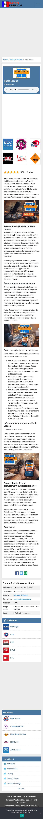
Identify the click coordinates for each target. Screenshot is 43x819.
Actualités (11, 764)
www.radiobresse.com (22, 599)
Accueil (5, 59)
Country (10, 774)
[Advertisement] (21, 32)
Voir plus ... (22, 789)
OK (22, 816)
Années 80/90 (12, 769)
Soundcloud (21, 803)
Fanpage (9, 800)
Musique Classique (16, 59)
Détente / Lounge (14, 784)
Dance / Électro (13, 779)
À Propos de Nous (12, 806)
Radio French (31, 797)
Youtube (17, 800)
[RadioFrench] (12, 4)
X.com (33, 800)
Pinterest (26, 800)
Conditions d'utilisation (28, 806)
